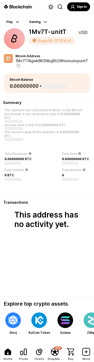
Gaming (35, 22)
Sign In (82, 7)
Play (9, 22)
